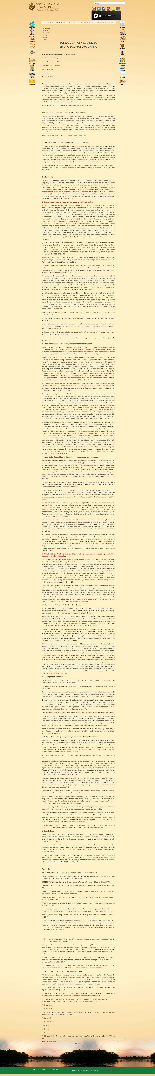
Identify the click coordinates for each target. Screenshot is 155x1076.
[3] (96, 541)
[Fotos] (122, 39)
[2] (62, 442)
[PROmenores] (32, 24)
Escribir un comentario (49, 1041)
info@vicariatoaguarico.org (109, 1071)
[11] (59, 733)
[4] (88, 601)
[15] (80, 803)
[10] (105, 725)
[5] (67, 616)
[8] (75, 682)
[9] (85, 709)
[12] (76, 752)
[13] (75, 774)
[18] (68, 849)
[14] (67, 787)
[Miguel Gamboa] (32, 67)
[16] (100, 809)
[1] (59, 61)
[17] (88, 822)
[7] (102, 651)
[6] (80, 625)
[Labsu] (32, 74)
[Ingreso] (122, 74)
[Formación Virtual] (122, 82)
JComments (78, 1043)
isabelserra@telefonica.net (49, 69)
